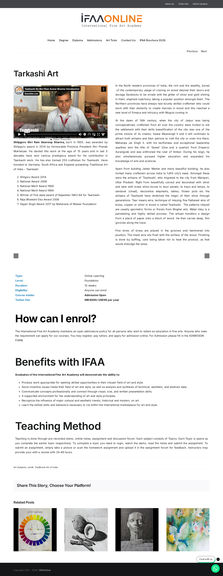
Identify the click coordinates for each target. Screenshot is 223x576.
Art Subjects (20, 467)
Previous (192, 51)
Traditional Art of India (46, 467)
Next (204, 51)
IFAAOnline (45, 570)
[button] (170, 40)
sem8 (30, 467)
